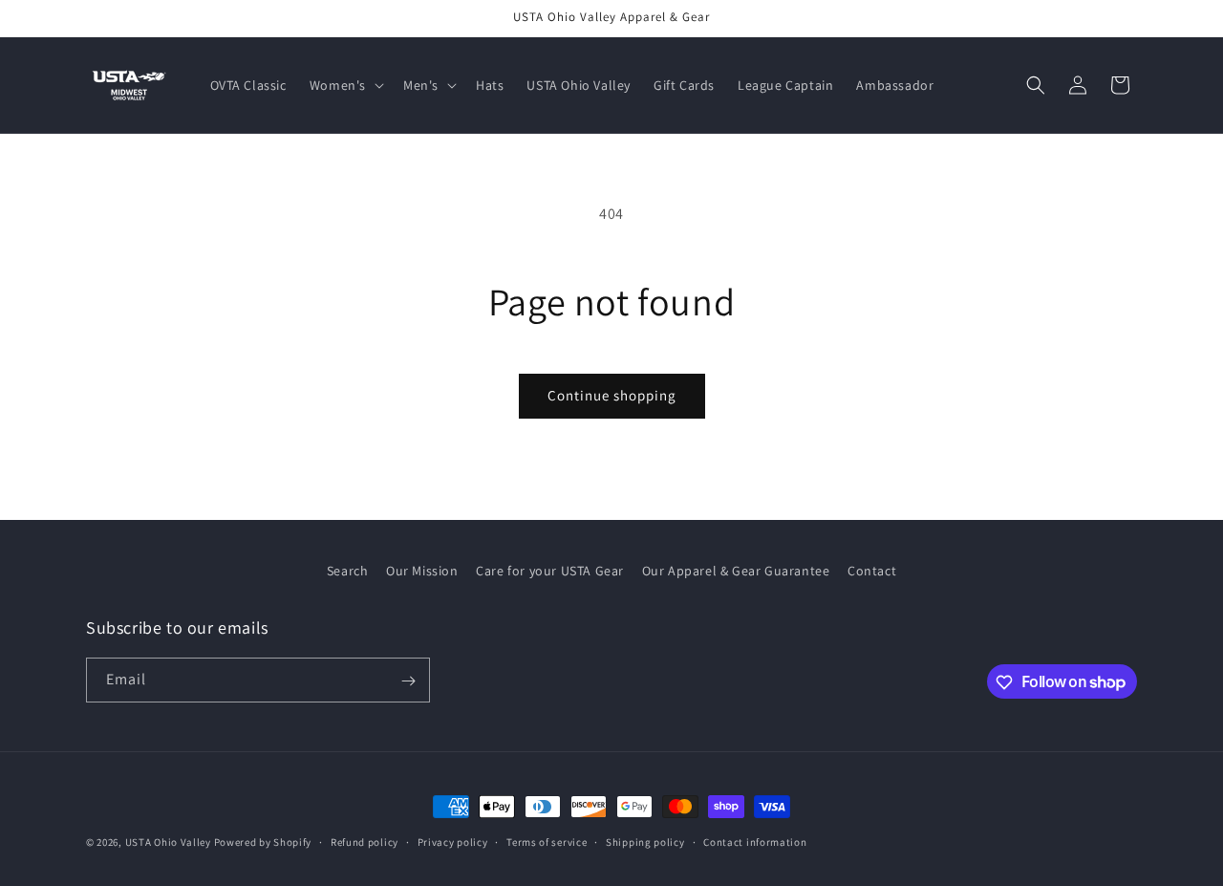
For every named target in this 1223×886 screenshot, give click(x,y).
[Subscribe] (408, 681)
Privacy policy (453, 841)
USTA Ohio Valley (168, 842)
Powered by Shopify (263, 842)
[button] (345, 85)
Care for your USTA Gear (550, 570)
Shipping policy (645, 841)
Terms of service (546, 841)
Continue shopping (611, 395)
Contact (872, 570)
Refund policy (364, 841)
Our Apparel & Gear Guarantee (736, 570)
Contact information (754, 841)
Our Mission (422, 570)
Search (348, 570)
